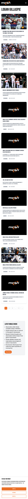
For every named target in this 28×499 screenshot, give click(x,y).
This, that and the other (8, 180)
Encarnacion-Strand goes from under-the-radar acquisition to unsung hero (14, 346)
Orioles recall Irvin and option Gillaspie (11, 237)
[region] (14, 488)
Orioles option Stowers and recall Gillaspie (12, 265)
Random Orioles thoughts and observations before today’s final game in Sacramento (14, 335)
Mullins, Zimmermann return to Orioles (11, 90)
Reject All (14, 496)
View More (8, 352)
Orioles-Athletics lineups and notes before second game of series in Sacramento (13, 341)
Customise (14, 492)
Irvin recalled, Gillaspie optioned (9, 208)
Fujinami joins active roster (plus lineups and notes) (13, 61)
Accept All (14, 488)
